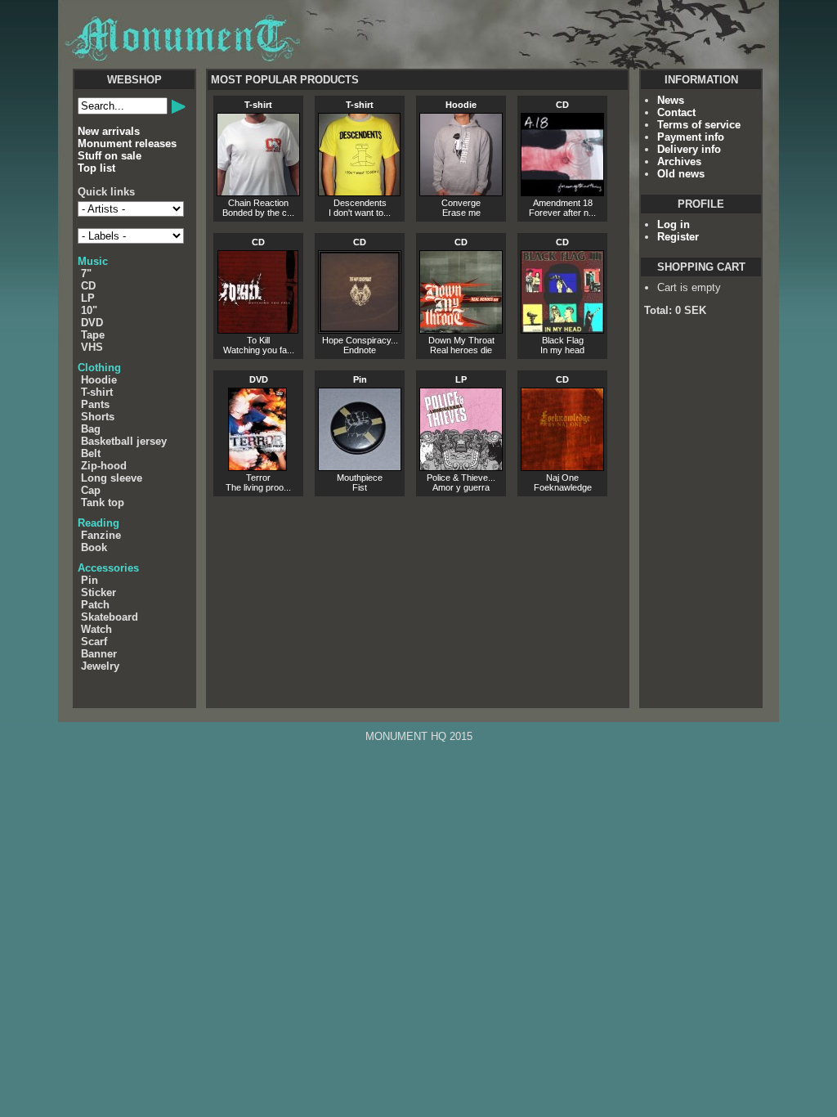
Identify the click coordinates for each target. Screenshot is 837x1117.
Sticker (98, 592)
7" (86, 273)
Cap (91, 490)
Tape (93, 335)
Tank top (102, 502)
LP (88, 298)
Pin (89, 580)
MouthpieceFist (360, 433)
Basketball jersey (124, 441)
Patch (95, 605)
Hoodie (99, 380)
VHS (92, 347)
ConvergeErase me (461, 159)
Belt (91, 453)
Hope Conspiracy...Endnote (360, 296)
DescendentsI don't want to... (360, 159)
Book (94, 547)
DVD (92, 322)
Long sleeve (111, 478)
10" (89, 310)
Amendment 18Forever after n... (562, 159)
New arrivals (109, 131)
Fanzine (101, 535)
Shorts (97, 416)
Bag (91, 429)
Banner (99, 654)
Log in (673, 224)
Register (678, 237)
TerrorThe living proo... (258, 433)
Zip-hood (104, 466)
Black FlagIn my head (562, 296)
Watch (96, 629)
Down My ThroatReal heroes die (461, 296)
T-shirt (97, 392)
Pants (95, 404)
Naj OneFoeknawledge (563, 433)
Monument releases (127, 143)
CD (88, 286)
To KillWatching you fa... (258, 296)
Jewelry (100, 666)
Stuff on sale (109, 156)
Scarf (94, 641)
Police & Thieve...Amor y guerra (461, 433)
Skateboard (109, 617)
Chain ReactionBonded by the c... (258, 159)
